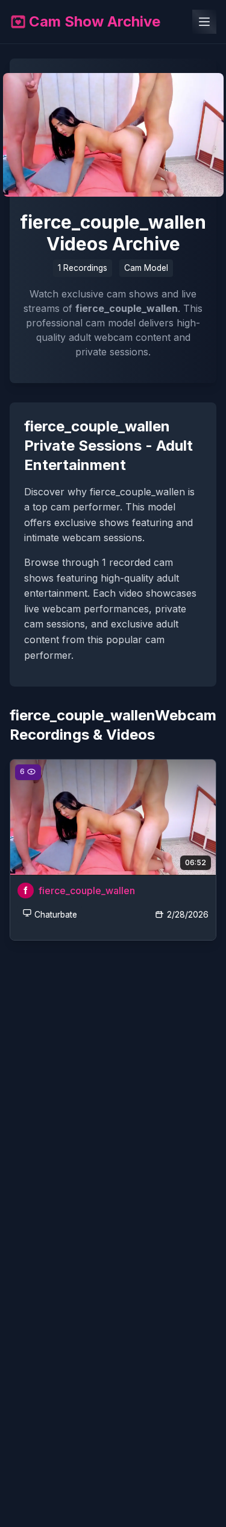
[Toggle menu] (204, 22)
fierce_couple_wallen (87, 890)
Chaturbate (55, 914)
